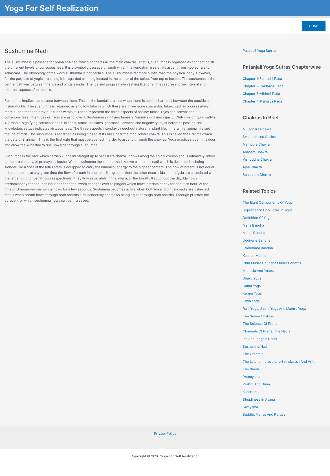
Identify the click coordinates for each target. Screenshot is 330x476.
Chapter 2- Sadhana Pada (263, 86)
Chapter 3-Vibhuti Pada (261, 94)
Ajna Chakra (252, 167)
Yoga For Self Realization (51, 8)
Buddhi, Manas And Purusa (264, 414)
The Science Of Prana (260, 323)
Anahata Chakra (255, 152)
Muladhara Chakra (257, 129)
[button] (314, 26)
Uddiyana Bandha (256, 240)
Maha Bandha (253, 225)
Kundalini (250, 392)
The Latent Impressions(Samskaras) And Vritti (279, 361)
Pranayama (251, 377)
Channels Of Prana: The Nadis (266, 331)
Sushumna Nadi (255, 346)
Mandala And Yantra (258, 271)
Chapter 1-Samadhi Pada (262, 78)
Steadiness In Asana (259, 399)
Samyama (250, 407)
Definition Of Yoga (257, 218)
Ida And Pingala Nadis (260, 339)
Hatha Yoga (252, 286)
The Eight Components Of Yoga (268, 202)
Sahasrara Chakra (257, 174)
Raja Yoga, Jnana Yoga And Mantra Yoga (274, 308)
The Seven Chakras (258, 316)
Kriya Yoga (251, 301)
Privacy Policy (165, 433)
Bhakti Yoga (252, 278)
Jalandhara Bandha (258, 248)
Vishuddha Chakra (257, 159)
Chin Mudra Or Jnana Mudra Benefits (272, 263)
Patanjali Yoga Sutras (259, 50)
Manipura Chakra (256, 144)
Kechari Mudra (254, 255)
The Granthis (253, 354)
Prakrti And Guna (256, 384)
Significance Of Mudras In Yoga (267, 210)
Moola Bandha (254, 233)
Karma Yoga (252, 293)
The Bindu (251, 369)
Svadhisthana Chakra (259, 137)
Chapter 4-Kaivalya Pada (262, 101)
